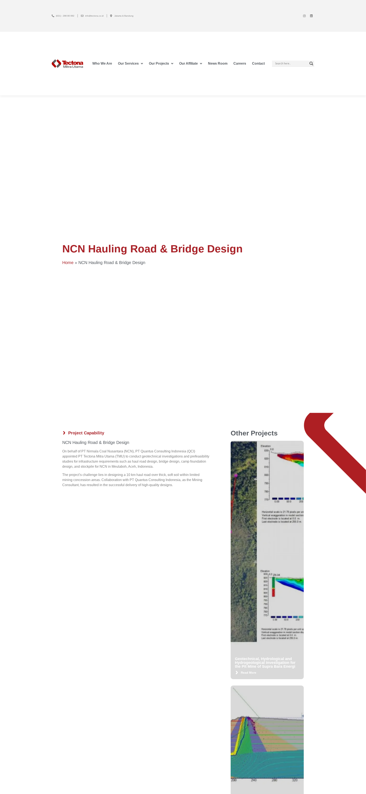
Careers (239, 63)
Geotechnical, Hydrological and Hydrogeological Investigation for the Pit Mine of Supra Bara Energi (265, 663)
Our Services (128, 63)
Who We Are (102, 63)
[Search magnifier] (311, 64)
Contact (258, 63)
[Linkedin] (311, 16)
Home (67, 262)
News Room (217, 63)
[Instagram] (304, 16)
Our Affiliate (188, 63)
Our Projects (159, 63)
